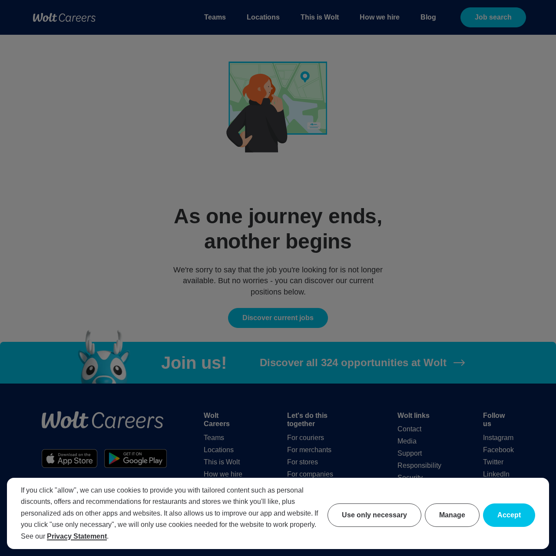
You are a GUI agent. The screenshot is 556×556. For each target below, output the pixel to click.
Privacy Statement (77, 536)
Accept (509, 515)
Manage (452, 515)
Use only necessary (374, 515)
